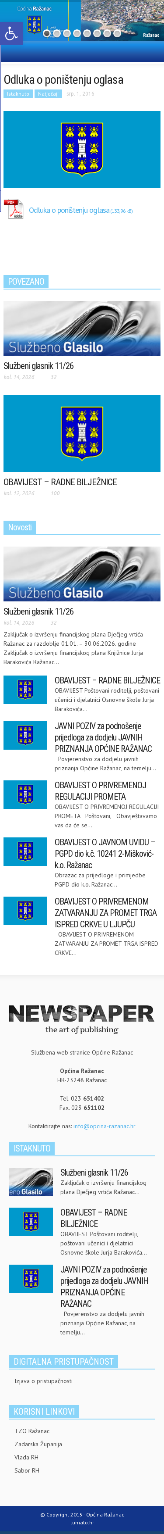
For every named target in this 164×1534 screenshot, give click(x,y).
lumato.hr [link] (82, 1522)
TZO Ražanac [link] (31, 1431)
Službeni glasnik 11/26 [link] (38, 366)
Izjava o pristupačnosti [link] (43, 1381)
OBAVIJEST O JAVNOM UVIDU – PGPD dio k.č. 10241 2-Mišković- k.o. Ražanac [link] (105, 853)
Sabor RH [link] (26, 1470)
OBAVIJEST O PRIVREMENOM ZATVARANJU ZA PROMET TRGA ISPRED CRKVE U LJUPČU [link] (106, 913)
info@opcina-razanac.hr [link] (104, 1126)
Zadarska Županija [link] (38, 1444)
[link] (11, 33)
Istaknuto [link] (18, 93)
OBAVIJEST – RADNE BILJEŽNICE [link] (60, 482)
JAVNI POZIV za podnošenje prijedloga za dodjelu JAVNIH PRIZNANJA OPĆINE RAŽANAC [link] (103, 737)
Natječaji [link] (48, 93)
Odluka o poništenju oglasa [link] (69, 210)
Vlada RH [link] (26, 1457)
